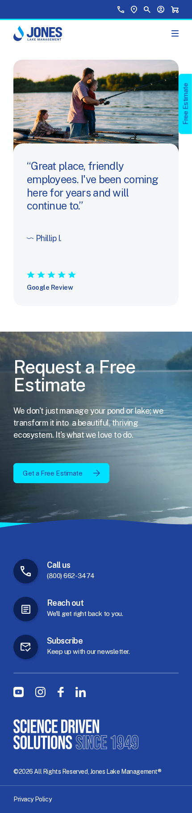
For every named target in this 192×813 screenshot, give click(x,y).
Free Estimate (185, 103)
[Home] (37, 33)
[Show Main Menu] (175, 33)
